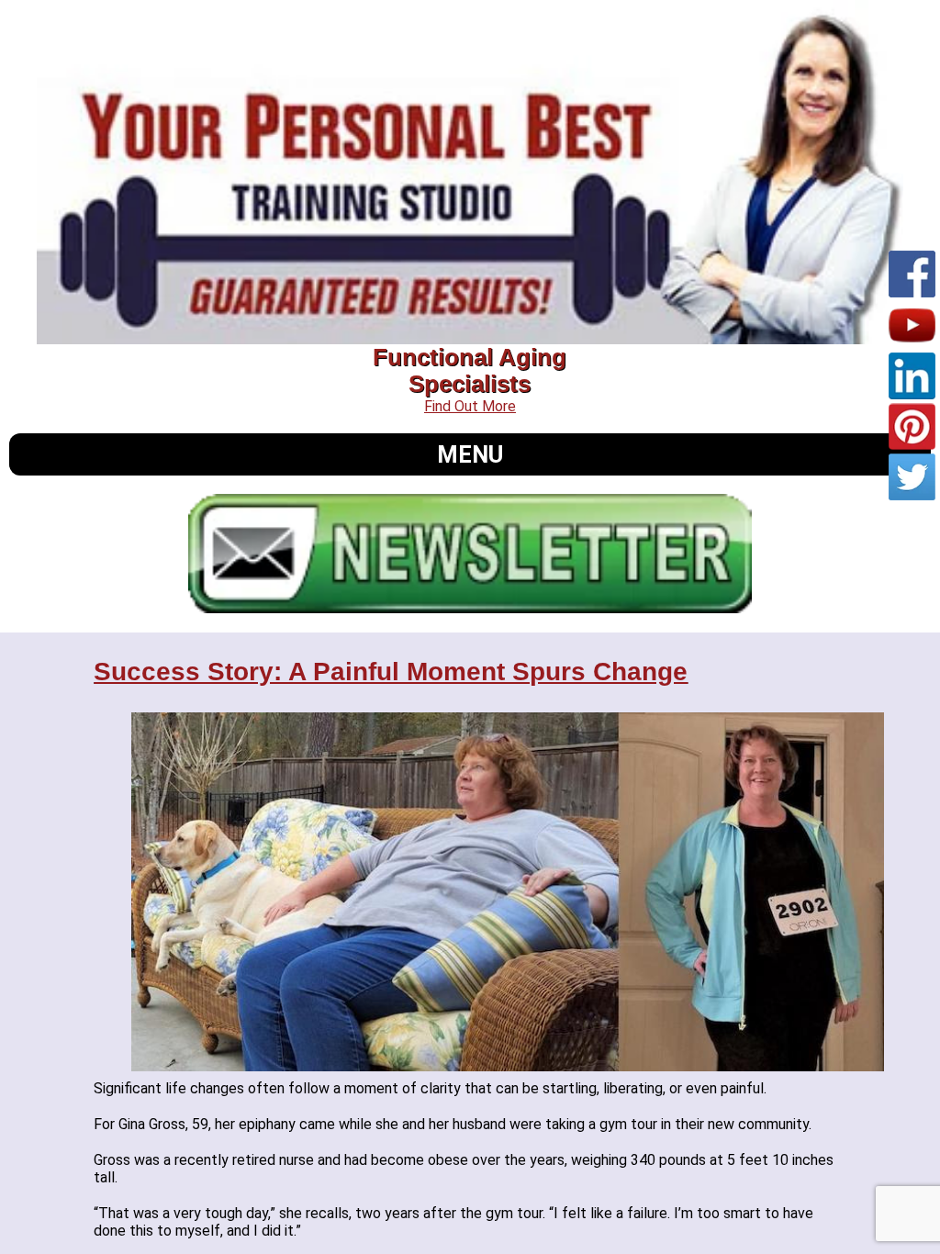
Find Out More (470, 406)
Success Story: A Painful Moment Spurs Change (391, 671)
